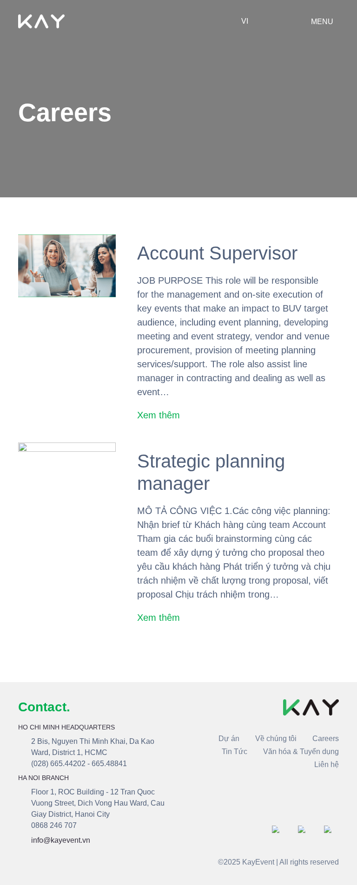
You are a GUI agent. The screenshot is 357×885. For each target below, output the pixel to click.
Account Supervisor (217, 253)
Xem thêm (158, 415)
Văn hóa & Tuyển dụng (301, 751)
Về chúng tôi (276, 738)
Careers (325, 738)
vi (244, 21)
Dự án (228, 738)
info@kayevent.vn (60, 840)
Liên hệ (326, 764)
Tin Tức (234, 751)
